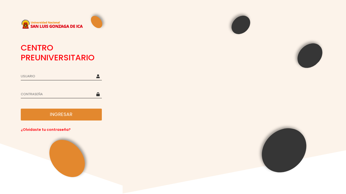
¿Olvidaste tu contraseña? (46, 129)
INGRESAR (61, 114)
